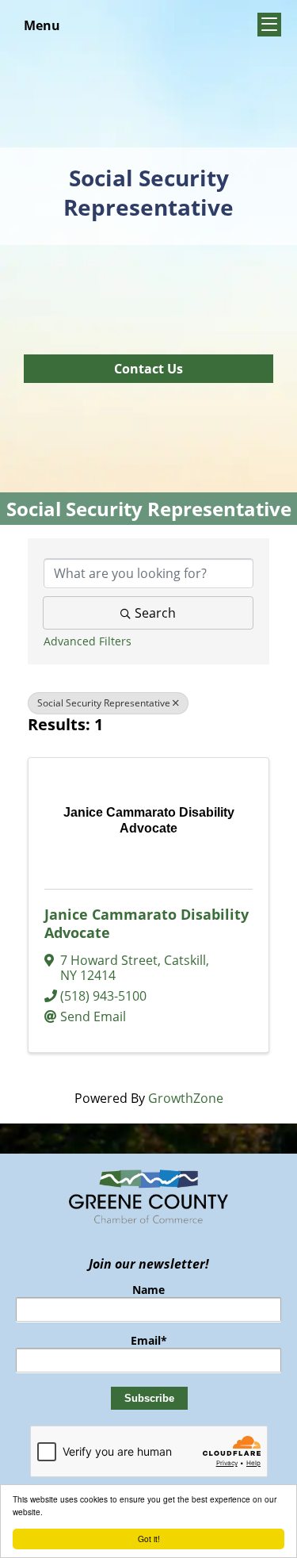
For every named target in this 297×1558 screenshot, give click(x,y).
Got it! (149, 1539)
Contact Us (148, 368)
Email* (149, 1340)
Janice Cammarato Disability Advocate (146, 923)
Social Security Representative (103, 703)
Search (155, 613)
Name (148, 1289)
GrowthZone (185, 1098)
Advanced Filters (87, 641)
